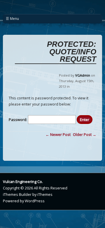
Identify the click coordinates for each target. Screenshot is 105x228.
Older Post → (84, 134)
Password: (18, 119)
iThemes (44, 194)
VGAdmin (82, 75)
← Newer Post (58, 134)
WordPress (35, 200)
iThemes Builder (17, 194)
